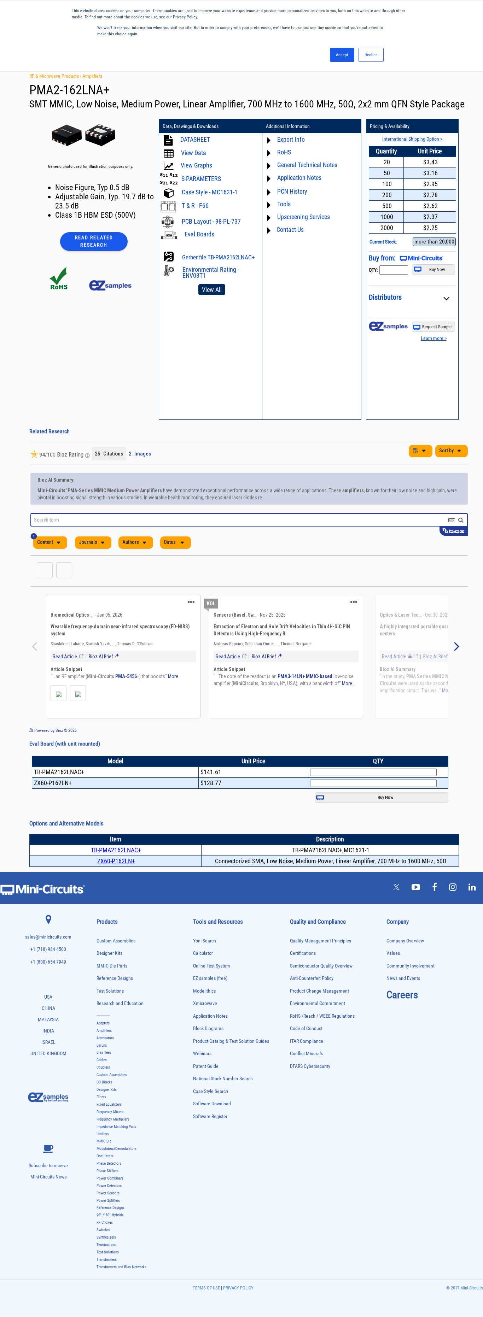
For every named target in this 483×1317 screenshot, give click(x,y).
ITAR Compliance (306, 1059)
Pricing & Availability (389, 126)
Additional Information (288, 126)
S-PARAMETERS (201, 178)
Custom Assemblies (116, 959)
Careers (402, 1012)
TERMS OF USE (206, 1305)
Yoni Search (204, 959)
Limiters (103, 1151)
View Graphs (196, 165)
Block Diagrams (208, 1046)
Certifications (303, 971)
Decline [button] (371, 54)
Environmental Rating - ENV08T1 (210, 272)
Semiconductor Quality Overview (321, 984)
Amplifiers (92, 76)
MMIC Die (104, 1159)
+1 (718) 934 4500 (48, 967)
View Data (193, 153)
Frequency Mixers (110, 1129)
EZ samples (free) (210, 996)
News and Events (403, 996)
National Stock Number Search (223, 1096)
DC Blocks (104, 1100)
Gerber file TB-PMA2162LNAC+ (218, 257)
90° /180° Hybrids (110, 1232)
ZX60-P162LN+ (116, 878)
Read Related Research (94, 241)
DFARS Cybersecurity (310, 1084)
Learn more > (434, 338)
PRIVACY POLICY (238, 1305)
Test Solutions (110, 1009)
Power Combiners (110, 1196)
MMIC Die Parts (112, 984)
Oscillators (105, 1173)
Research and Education (120, 1021)
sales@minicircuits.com (48, 955)
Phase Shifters (107, 1188)
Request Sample (437, 326)
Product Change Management (319, 1009)
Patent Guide (206, 1084)
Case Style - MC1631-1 (210, 192)
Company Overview (405, 959)
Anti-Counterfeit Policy (311, 996)
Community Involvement (410, 984)
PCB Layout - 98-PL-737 (211, 221)
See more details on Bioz (446, 747)
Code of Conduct (306, 1046)
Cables (102, 1077)
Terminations (106, 1262)
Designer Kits (109, 971)
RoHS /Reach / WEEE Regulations (322, 1034)
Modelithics (204, 1009)
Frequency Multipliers (113, 1137)
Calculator (203, 971)
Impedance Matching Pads (116, 1144)
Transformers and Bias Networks (121, 1284)
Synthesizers (106, 1255)
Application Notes (210, 1034)
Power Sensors (108, 1211)
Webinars (202, 1071)
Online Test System (211, 984)
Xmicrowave (205, 1021)
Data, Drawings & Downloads (191, 126)
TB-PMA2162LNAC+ (116, 867)
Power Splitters (108, 1218)
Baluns (102, 1063)
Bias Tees (104, 1070)
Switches (103, 1247)
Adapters (103, 1041)
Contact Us (290, 229)
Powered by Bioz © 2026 (55, 748)
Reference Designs (115, 996)
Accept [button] (342, 54)
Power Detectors (109, 1203)
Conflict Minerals (306, 1071)
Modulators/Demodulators (116, 1166)
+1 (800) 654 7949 (48, 980)
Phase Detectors (109, 1181)
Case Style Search (210, 1109)
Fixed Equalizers (109, 1122)
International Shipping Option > (412, 139)
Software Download (212, 1121)
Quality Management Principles (320, 959)
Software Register (210, 1134)
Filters (101, 1114)
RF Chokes (105, 1240)
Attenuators (105, 1055)
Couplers (103, 1085)
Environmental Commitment (317, 1021)
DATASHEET (195, 139)
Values (393, 971)
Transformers (107, 1277)
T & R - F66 (195, 205)
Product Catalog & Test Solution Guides (231, 1059)
